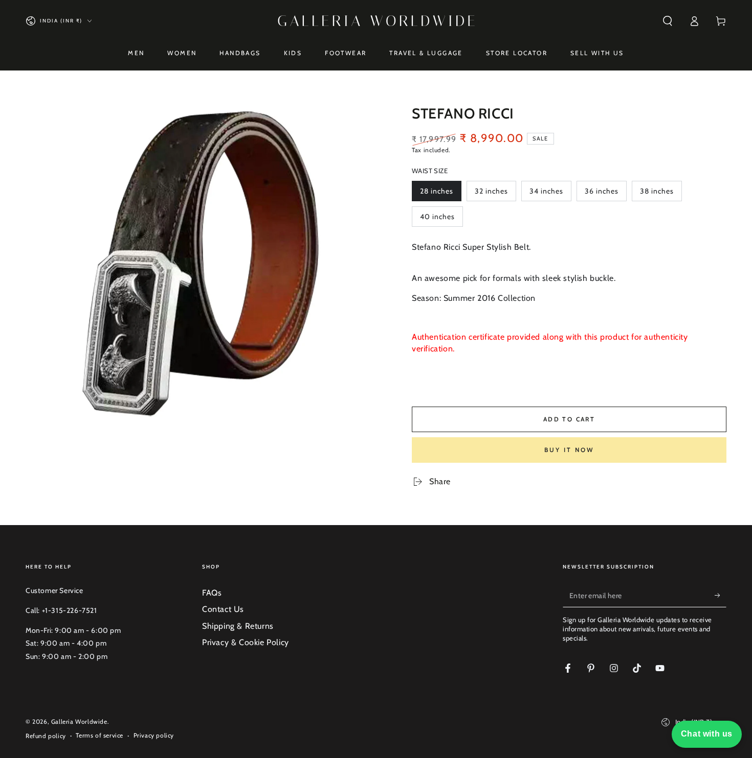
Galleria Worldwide (79, 721)
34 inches (549, 193)
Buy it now (569, 450)
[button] (667, 21)
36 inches (604, 193)
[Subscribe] (720, 595)
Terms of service (99, 735)
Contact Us (223, 609)
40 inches (439, 219)
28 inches (439, 193)
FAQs (212, 593)
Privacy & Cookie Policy (245, 642)
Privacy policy (154, 735)
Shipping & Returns (238, 626)
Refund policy (46, 736)
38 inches (659, 193)
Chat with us (707, 733)
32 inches (494, 193)
